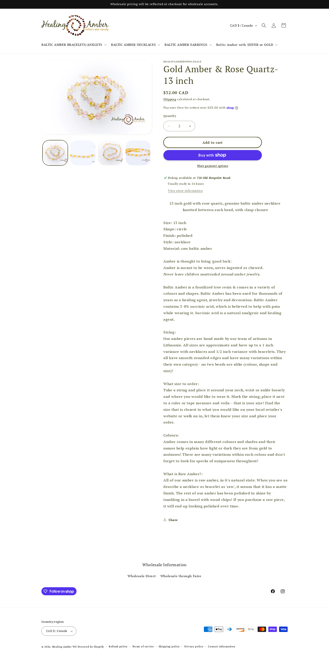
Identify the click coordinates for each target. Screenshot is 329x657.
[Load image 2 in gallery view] (82, 152)
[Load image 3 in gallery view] (110, 152)
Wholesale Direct (142, 576)
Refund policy (118, 646)
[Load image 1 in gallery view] (55, 152)
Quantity (169, 116)
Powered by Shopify (91, 646)
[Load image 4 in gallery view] (138, 152)
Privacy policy (193, 646)
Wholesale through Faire (180, 576)
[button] (73, 44)
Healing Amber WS (64, 646)
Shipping (169, 99)
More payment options (212, 165)
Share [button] (173, 520)
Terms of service (143, 646)
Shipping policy (169, 646)
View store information (185, 191)
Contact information (221, 646)
